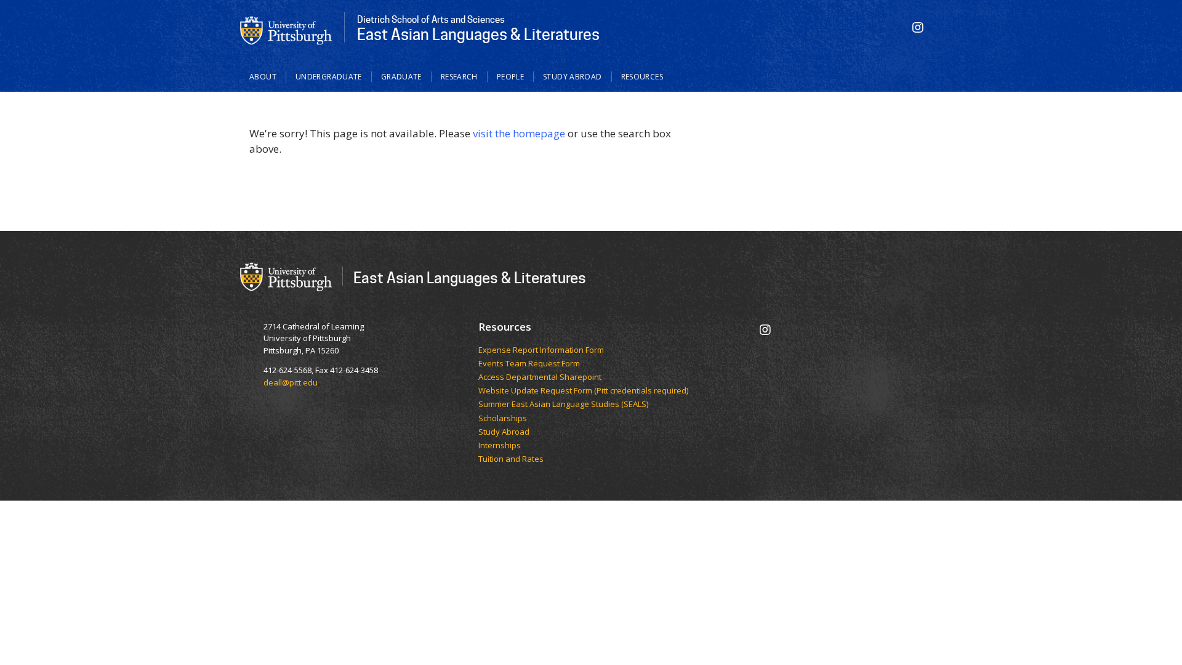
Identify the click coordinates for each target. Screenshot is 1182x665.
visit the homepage (519, 133)
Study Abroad (572, 76)
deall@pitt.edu (290, 382)
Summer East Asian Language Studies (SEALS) (563, 404)
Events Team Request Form (529, 364)
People (510, 76)
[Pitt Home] (286, 29)
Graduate (401, 76)
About (262, 76)
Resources (642, 76)
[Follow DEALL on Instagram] (917, 27)
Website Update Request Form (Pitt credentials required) (583, 391)
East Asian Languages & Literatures (469, 277)
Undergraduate (329, 76)
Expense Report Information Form (541, 350)
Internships (499, 446)
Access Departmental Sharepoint (539, 377)
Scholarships (502, 419)
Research (459, 76)
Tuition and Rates (511, 459)
